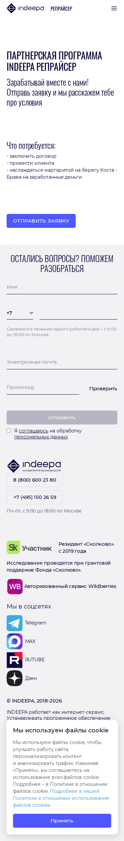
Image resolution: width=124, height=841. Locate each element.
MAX (30, 641)
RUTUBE (35, 660)
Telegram (35, 623)
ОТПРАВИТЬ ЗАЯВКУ (41, 221)
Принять (62, 820)
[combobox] (20, 315)
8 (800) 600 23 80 (34, 480)
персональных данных (41, 437)
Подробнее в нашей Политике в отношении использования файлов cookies (61, 798)
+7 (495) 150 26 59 (35, 497)
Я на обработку (48, 434)
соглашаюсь (33, 431)
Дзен (31, 678)
